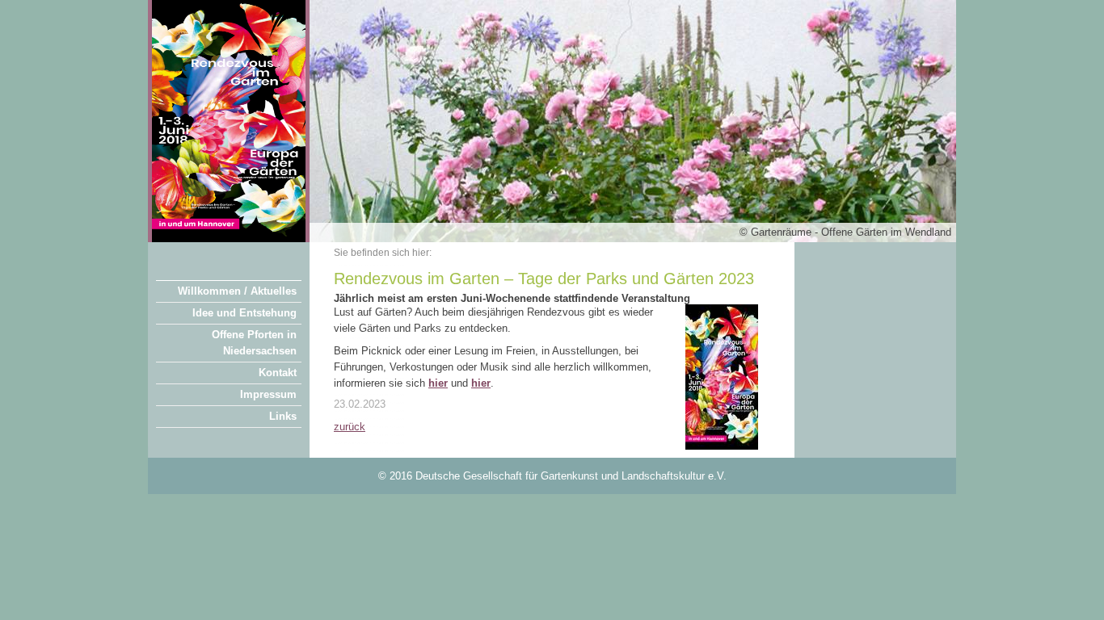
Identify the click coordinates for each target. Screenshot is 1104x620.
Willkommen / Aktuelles (237, 291)
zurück (349, 427)
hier (481, 383)
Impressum (268, 394)
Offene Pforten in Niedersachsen (254, 343)
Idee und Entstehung (244, 313)
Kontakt (278, 373)
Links (283, 416)
